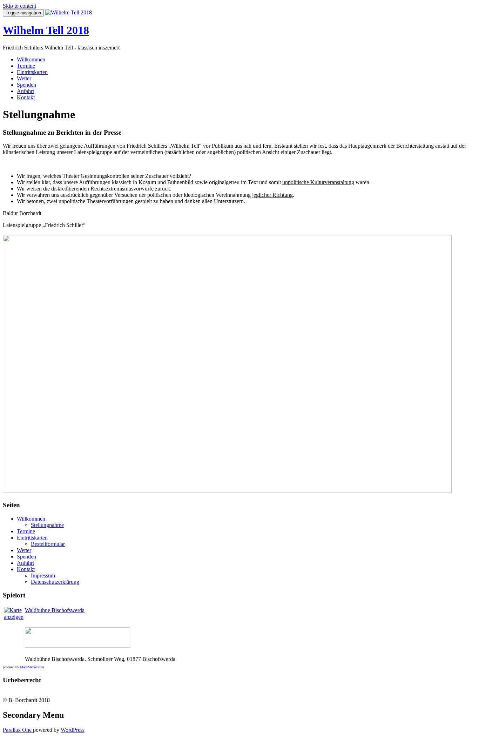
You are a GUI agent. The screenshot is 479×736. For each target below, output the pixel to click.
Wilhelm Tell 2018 (46, 30)
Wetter (24, 78)
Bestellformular (48, 544)
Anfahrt (25, 91)
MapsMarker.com (32, 667)
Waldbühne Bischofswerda (55, 610)
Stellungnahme (47, 525)
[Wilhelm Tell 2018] (68, 12)
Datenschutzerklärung (55, 582)
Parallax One (18, 730)
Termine (26, 66)
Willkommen (31, 59)
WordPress (73, 730)
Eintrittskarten (32, 72)
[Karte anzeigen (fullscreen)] (13, 617)
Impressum (43, 575)
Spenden (26, 85)
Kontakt (26, 97)
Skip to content (19, 6)
